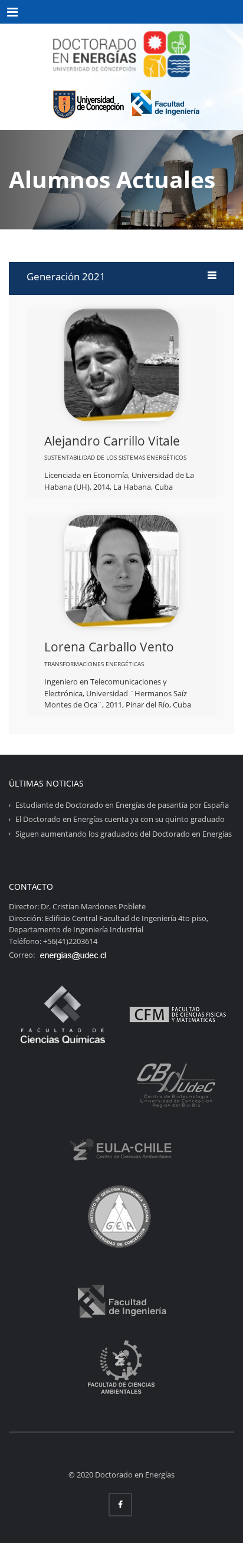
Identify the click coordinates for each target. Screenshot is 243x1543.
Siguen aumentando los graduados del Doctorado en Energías (123, 833)
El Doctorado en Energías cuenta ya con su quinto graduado (120, 819)
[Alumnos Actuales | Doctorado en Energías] (121, 53)
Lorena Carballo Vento (109, 646)
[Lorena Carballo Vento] (121, 570)
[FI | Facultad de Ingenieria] (165, 102)
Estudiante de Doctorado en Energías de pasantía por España (122, 805)
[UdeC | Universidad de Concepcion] (86, 102)
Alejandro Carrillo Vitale (112, 441)
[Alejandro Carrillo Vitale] (121, 364)
